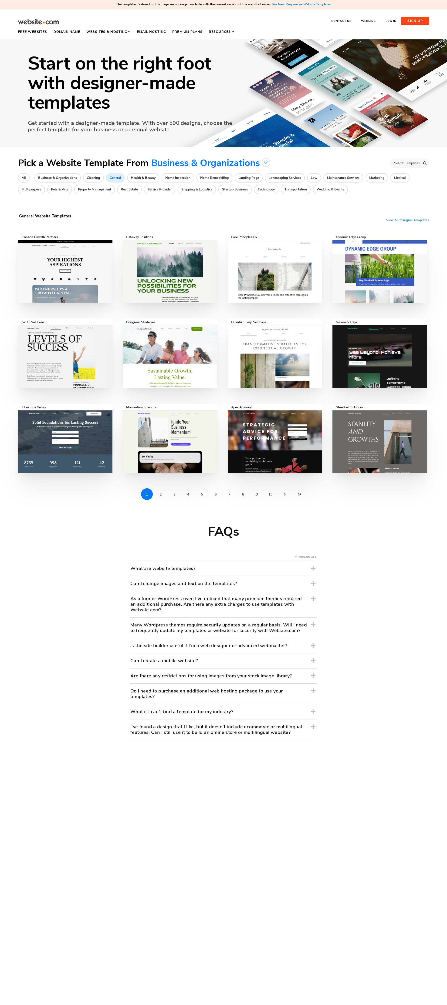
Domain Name (67, 32)
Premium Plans (187, 32)
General (115, 178)
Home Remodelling (214, 178)
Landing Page (248, 178)
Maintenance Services (343, 178)
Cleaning (93, 178)
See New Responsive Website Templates (301, 4)
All (24, 178)
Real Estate (129, 189)
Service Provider (160, 189)
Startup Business (235, 189)
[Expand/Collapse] (313, 568)
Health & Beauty (143, 178)
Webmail (368, 21)
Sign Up (415, 21)
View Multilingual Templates (407, 220)
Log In (391, 21)
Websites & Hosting (106, 32)
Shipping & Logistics (196, 189)
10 (270, 494)
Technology (266, 189)
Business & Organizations (57, 178)
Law (314, 178)
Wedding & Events (330, 189)
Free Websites (32, 32)
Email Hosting (151, 32)
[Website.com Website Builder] (38, 22)
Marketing (376, 178)
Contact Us (341, 21)
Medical (400, 178)
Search (425, 163)
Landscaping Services (285, 178)
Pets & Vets (59, 189)
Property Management (94, 189)
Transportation (295, 189)
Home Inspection (177, 178)
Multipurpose (31, 189)
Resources (220, 32)
